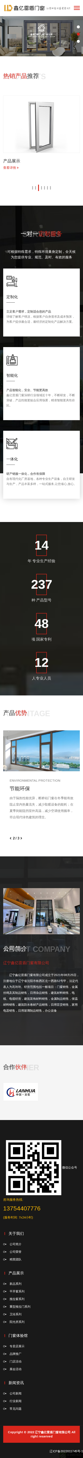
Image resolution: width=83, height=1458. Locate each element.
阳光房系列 (17, 1322)
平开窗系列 (17, 1291)
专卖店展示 (17, 1346)
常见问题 (15, 1408)
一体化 (12, 459)
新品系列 (15, 1283)
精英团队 (15, 1259)
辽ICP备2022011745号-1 (66, 1451)
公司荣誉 (15, 1251)
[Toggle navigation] (77, 8)
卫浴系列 (15, 1314)
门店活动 (15, 1361)
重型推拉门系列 (20, 1306)
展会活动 (15, 1369)
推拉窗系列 (17, 1299)
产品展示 (54, 160)
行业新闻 (15, 1401)
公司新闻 (15, 1393)
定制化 (12, 297)
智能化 (12, 375)
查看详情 (53, 167)
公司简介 (15, 1244)
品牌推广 (15, 1354)
